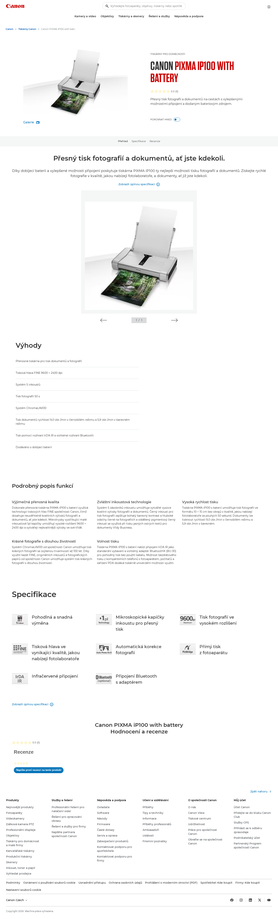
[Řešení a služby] (171, 16)
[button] (103, 320)
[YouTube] (268, 900)
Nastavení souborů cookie (23, 890)
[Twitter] (259, 900)
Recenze (155, 141)
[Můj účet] (269, 7)
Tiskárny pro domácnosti (167, 54)
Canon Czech (15, 900)
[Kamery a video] (97, 16)
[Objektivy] (115, 16)
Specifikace (139, 141)
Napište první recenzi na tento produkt (40, 771)
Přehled (123, 141)
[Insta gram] (241, 900)
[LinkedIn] (250, 900)
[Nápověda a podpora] (205, 16)
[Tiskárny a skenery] (145, 16)
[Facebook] (231, 900)
